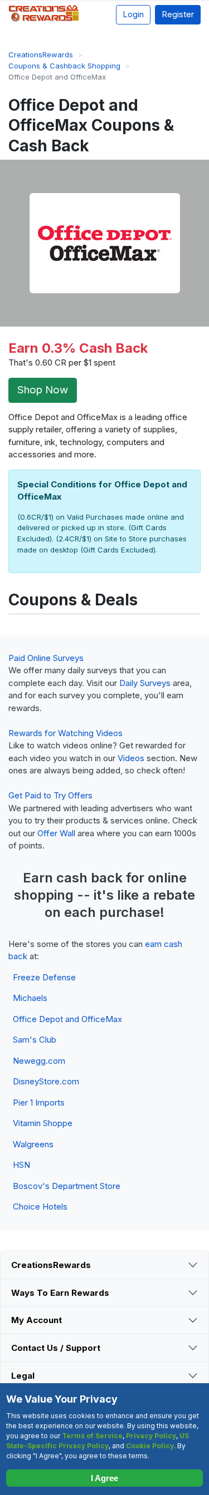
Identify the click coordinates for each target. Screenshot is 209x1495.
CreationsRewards (51, 1265)
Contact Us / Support (55, 1348)
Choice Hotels (40, 1206)
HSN (21, 1165)
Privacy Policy (151, 1436)
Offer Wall (56, 833)
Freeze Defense (44, 977)
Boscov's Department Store (66, 1186)
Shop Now (42, 389)
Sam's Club (34, 1039)
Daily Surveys (145, 683)
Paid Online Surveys (46, 658)
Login (133, 14)
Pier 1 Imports (39, 1102)
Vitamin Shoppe (42, 1123)
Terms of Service (92, 1436)
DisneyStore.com (46, 1081)
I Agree (104, 1478)
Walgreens (33, 1144)
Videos (131, 758)
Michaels (30, 998)
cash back (89, 878)
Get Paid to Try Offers (50, 795)
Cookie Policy (150, 1446)
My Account (36, 1320)
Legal (23, 1375)
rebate (174, 895)
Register (178, 14)
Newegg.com (39, 1060)
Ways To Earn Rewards (60, 1292)
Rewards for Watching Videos (65, 733)
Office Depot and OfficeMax (67, 1019)
